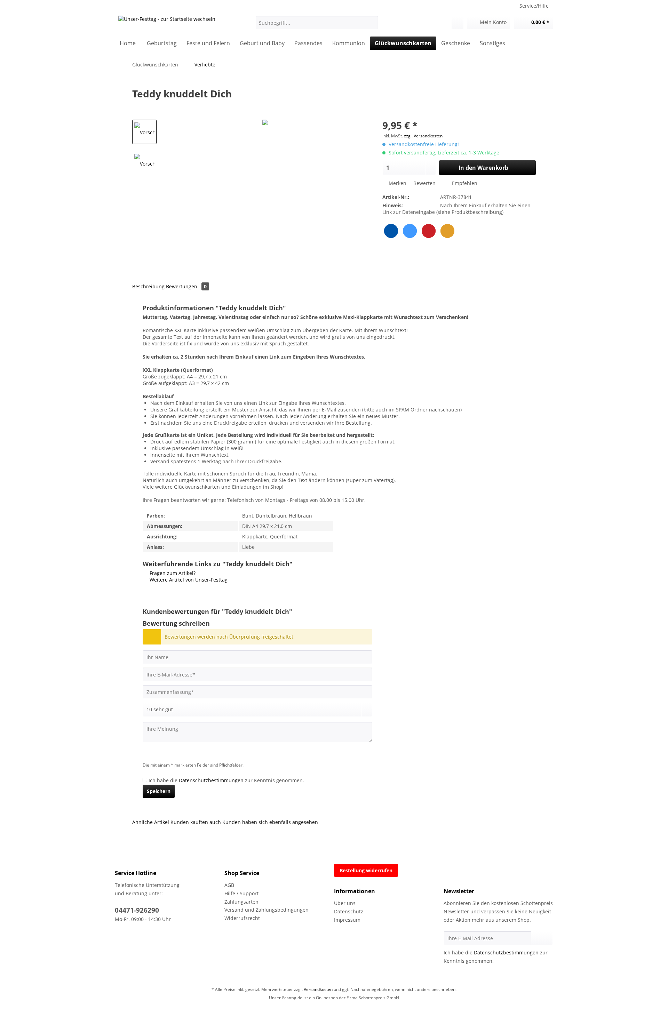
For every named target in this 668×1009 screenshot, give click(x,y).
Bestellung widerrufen (366, 870)
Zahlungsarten (241, 901)
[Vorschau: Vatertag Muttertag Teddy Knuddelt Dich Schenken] (144, 163)
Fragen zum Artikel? (172, 573)
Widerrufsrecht (242, 918)
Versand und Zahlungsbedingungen (266, 909)
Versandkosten (318, 989)
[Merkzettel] (457, 23)
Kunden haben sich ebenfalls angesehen (270, 822)
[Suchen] (371, 23)
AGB (229, 885)
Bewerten (424, 183)
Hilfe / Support (241, 893)
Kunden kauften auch (195, 822)
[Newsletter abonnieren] (542, 938)
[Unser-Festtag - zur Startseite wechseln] (166, 24)
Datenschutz (348, 911)
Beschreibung (148, 286)
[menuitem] (316, 26)
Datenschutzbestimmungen (211, 780)
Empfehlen (464, 183)
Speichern (158, 791)
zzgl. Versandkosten (423, 136)
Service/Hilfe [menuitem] (534, 5)
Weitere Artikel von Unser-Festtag (188, 579)
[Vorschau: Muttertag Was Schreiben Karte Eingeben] (144, 132)
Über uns (345, 903)
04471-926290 (137, 910)
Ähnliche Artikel (150, 822)
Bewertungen (186, 286)
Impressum (347, 919)
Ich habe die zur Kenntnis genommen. (226, 780)
